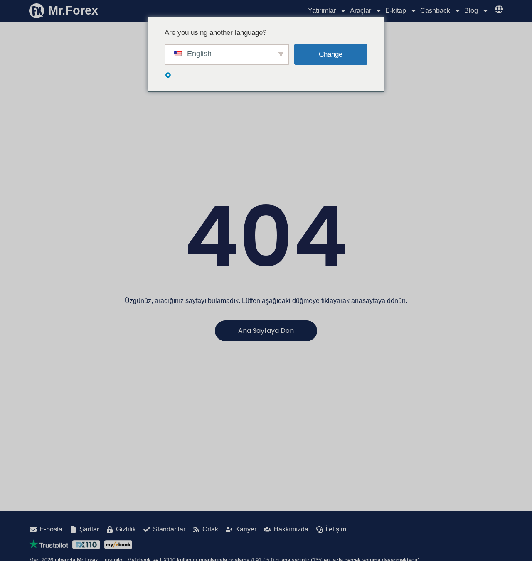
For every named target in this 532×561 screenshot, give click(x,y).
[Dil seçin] (499, 9)
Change (330, 54)
